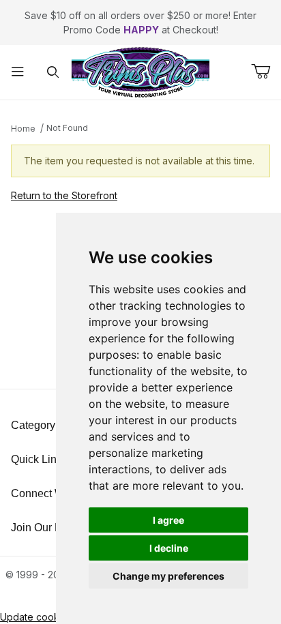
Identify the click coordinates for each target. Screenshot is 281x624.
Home (23, 128)
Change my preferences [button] (168, 576)
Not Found (67, 128)
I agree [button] (168, 520)
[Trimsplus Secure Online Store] (140, 71)
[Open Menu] (17, 73)
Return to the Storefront (64, 195)
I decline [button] (168, 548)
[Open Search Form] (53, 73)
